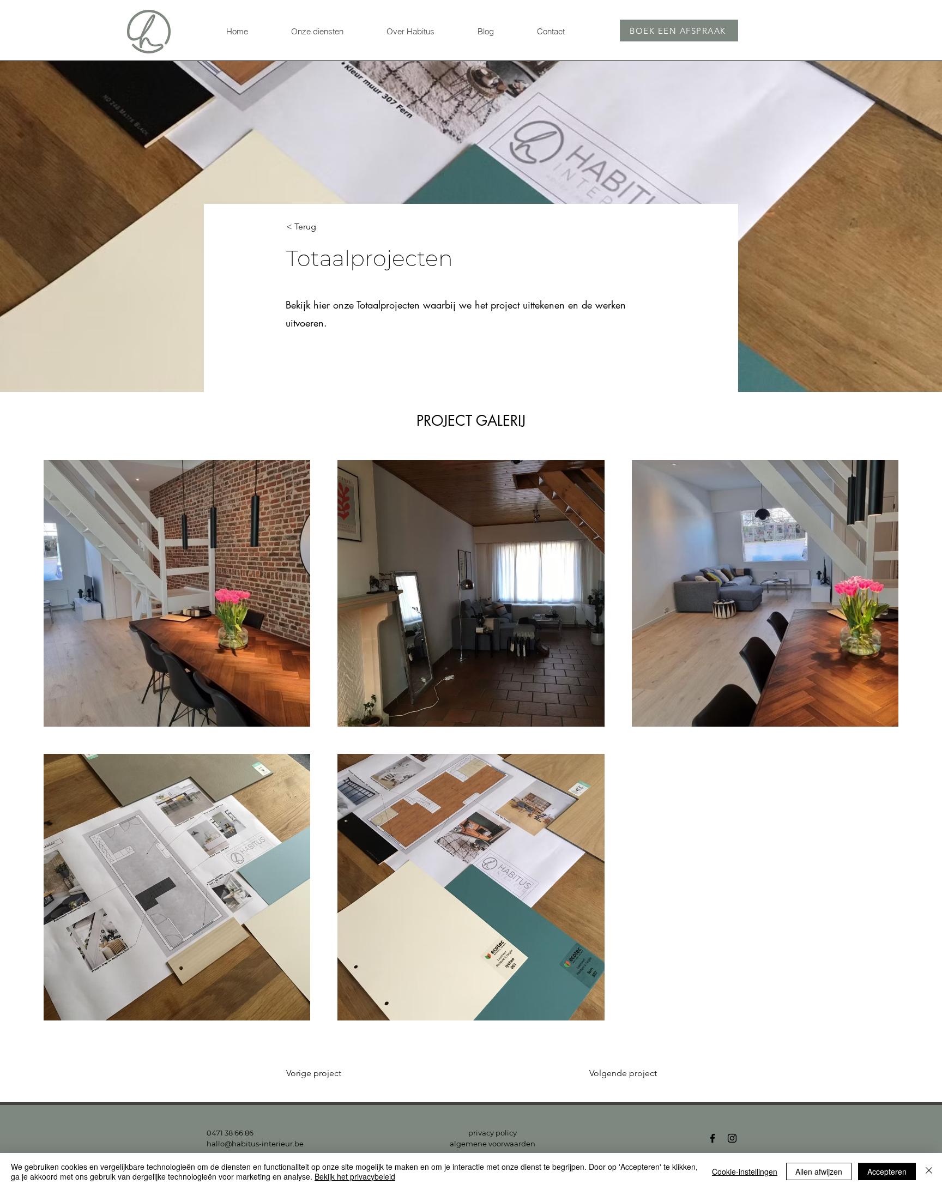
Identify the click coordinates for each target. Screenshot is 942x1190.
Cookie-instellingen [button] (744, 1171)
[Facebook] (712, 1138)
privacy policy (492, 1132)
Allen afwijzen (818, 1171)
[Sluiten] (928, 1171)
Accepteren (887, 1171)
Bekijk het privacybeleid (355, 1176)
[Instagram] (732, 1138)
